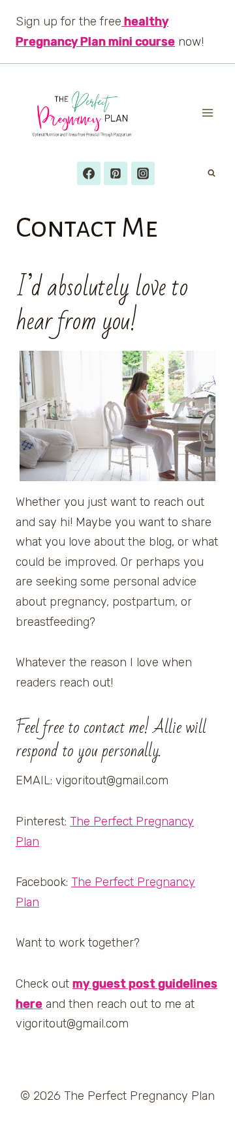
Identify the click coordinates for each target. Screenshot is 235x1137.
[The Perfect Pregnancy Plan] (88, 112)
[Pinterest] (115, 173)
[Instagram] (143, 173)
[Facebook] (89, 173)
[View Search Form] (211, 173)
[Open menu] (207, 113)
